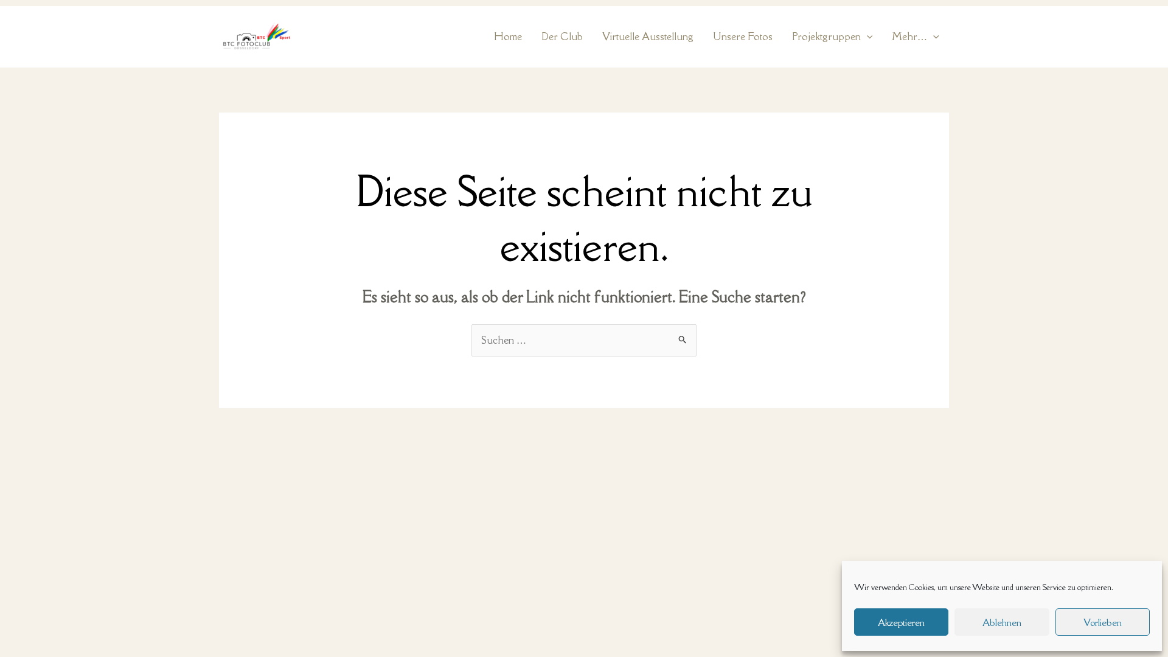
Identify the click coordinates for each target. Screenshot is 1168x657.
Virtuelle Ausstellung (647, 36)
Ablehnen (1001, 622)
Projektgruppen (826, 36)
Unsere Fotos (743, 36)
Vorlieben (1102, 622)
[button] (867, 37)
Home (508, 36)
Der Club (562, 36)
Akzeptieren (901, 622)
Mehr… (909, 36)
